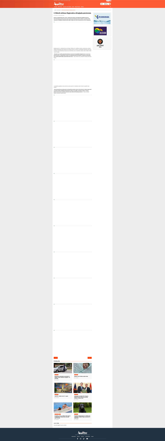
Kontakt (69, 0)
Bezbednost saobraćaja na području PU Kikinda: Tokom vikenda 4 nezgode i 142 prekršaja (62, 377)
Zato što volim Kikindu (67, 6)
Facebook (106, 0)
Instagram (109, 0)
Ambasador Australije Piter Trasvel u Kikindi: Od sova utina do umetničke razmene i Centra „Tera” (81, 397)
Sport (73, 6)
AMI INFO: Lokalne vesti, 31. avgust (61, 396)
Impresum (59, 0)
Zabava (82, 6)
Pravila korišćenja (66, 0)
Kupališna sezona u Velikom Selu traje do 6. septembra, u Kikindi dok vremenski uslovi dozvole (62, 416)
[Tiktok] (84, 438)
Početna (55, 6)
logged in (59, 425)
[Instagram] (80, 438)
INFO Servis (60, 6)
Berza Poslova (77, 6)
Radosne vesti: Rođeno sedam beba (81, 376)
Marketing (62, 0)
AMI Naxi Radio (55, 0)
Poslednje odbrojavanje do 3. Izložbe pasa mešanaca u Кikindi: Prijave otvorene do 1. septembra (82, 416)
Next (89, 357)
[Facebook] (77, 438)
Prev (56, 357)
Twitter (108, 1)
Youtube (110, 0)
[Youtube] (87, 438)
